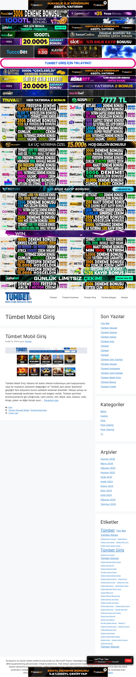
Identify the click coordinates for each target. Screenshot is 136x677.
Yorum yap (13, 413)
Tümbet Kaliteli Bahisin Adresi (111, 576)
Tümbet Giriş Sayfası (112, 359)
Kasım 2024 (107, 486)
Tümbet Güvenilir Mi (107, 565)
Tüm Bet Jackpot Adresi (109, 572)
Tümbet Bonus (108, 382)
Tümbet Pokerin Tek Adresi (110, 599)
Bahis (103, 411)
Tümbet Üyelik (108, 386)
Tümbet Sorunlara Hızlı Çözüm (111, 613)
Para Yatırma (107, 429)
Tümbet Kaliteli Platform (109, 579)
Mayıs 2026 (107, 463)
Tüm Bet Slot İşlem (121, 609)
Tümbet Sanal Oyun (107, 609)
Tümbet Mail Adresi (107, 586)
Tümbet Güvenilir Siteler (18, 410)
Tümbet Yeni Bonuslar (108, 633)
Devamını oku (51, 400)
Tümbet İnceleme (70, 297)
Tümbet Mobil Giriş (25, 336)
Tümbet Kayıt (122, 579)
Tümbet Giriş (90, 297)
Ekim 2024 (106, 490)
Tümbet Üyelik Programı (120, 640)
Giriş (10, 407)
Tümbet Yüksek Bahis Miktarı (110, 637)
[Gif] (68, 144)
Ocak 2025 (106, 477)
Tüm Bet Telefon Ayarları (109, 623)
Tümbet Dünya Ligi (122, 542)
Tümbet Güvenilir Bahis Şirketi (111, 562)
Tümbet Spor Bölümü (107, 620)
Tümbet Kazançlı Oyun (108, 582)
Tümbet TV (121, 623)
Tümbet (53, 297)
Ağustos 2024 (108, 499)
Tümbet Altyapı (109, 364)
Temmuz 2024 (108, 504)
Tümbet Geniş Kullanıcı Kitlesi (111, 546)
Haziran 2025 (108, 472)
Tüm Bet (105, 323)
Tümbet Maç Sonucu (121, 586)
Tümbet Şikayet (108, 297)
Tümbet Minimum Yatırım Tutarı (111, 589)
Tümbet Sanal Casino (122, 606)
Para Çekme (107, 425)
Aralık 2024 (107, 481)
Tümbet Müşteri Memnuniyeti (110, 596)
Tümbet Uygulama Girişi (109, 626)
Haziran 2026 (108, 459)
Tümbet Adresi (108, 337)
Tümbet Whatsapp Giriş (108, 630)
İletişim (124, 297)
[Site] (34, 107)
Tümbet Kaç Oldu (122, 582)
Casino (104, 416)
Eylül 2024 (106, 495)
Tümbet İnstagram (110, 368)
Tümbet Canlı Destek (112, 373)
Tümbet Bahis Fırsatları (108, 539)
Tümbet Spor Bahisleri (108, 616)
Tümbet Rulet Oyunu (107, 606)
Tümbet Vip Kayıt (124, 626)
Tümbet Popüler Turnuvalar (110, 603)
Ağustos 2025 (108, 468)
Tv (102, 434)
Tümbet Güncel (109, 332)
